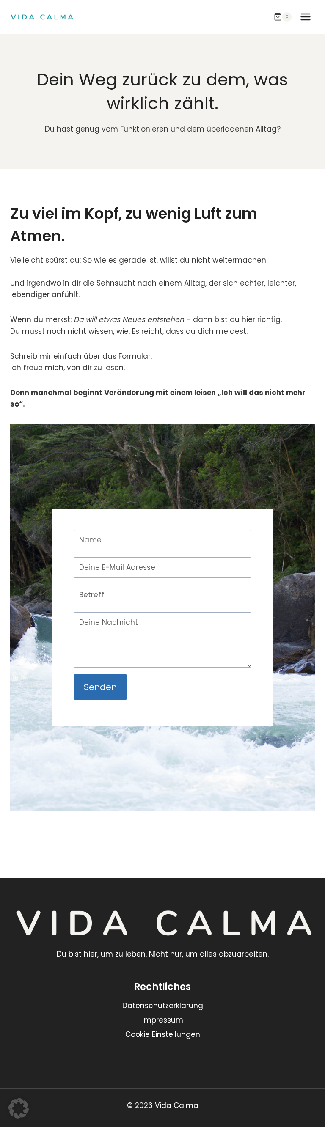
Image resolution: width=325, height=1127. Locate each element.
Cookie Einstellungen (162, 1034)
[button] (18, 1108)
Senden (100, 687)
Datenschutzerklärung (162, 1006)
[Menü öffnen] (305, 16)
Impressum (162, 1020)
